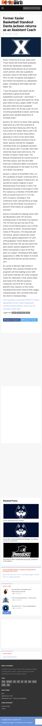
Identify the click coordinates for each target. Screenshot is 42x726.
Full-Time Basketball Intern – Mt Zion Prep (24, 598)
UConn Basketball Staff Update (13, 520)
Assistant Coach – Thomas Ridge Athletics (24, 606)
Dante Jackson (21, 312)
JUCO (34, 681)
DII (25, 681)
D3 (18, 681)
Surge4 (12, 722)
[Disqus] (21, 414)
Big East (14, 312)
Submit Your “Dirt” (7, 696)
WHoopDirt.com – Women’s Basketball (13, 698)
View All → (7, 613)
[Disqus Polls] (21, 359)
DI (22, 681)
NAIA (3, 685)
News (16, 34)
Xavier (27, 312)
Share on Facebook (12, 320)
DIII (30, 681)
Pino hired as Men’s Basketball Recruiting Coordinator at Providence (20, 560)
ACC (3, 681)
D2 (14, 681)
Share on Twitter (30, 320)
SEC (8, 685)
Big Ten (9, 681)
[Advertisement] (22, 327)
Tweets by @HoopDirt (10, 657)
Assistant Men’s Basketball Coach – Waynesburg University (22, 590)
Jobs (2, 693)
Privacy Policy (5, 706)
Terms (3, 709)
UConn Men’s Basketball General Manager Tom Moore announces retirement (20, 540)
